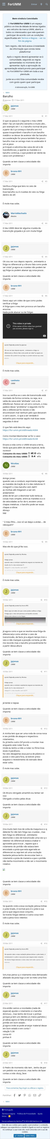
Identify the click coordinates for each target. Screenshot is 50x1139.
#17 (45, 1003)
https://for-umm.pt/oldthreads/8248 (20, 438)
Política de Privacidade (26, 1113)
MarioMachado (19, 213)
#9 (46, 542)
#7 (46, 390)
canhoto (15, 380)
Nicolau (15, 463)
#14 (45, 824)
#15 (45, 901)
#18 (45, 1063)
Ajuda (40, 1113)
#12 (45, 729)
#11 (45, 671)
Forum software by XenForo (22, 1121)
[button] (4, 4)
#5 (46, 257)
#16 (45, 943)
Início (4, 1116)
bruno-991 (16, 171)
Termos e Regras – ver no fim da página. (32, 39)
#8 (46, 473)
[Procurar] (46, 4)
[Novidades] (41, 4)
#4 (46, 223)
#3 (46, 181)
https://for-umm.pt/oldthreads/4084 (20, 430)
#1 (46, 116)
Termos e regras (8, 1113)
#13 (45, 788)
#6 (46, 296)
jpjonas (8, 100)
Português (8, 1110)
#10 (45, 600)
